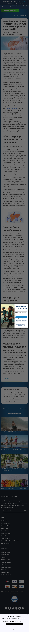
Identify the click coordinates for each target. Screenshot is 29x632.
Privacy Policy (18, 621)
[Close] (27, 615)
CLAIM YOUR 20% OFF (21, 317)
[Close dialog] (27, 305)
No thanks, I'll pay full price (21, 318)
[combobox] (16, 315)
